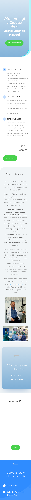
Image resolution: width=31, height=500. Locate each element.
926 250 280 (10, 158)
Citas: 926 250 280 (14, 43)
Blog (15, 447)
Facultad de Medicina (16, 284)
